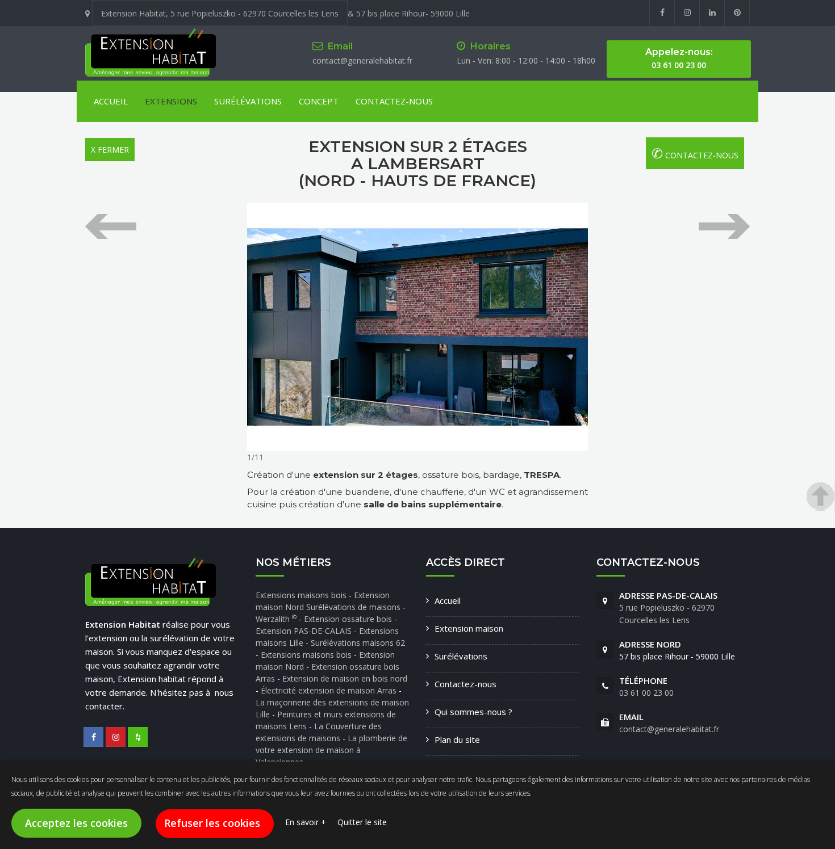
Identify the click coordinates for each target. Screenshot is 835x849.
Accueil (111, 101)
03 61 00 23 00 (646, 692)
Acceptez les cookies (76, 823)
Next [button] (724, 226)
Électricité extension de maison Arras (330, 690)
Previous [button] (110, 226)
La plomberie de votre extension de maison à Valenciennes (331, 750)
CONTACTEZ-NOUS (394, 101)
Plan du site (457, 739)
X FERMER (110, 149)
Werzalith (276, 618)
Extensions (171, 101)
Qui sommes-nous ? (473, 711)
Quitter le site (362, 822)
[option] (417, 327)
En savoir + (305, 822)
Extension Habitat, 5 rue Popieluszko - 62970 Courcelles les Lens (220, 13)
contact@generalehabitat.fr (362, 60)
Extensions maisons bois (302, 595)
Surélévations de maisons (354, 607)
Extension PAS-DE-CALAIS (304, 630)
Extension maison (469, 628)
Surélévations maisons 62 (358, 642)
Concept (319, 101)
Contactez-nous (465, 684)
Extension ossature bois (348, 618)
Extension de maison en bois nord (344, 678)
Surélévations (248, 101)
